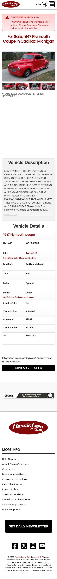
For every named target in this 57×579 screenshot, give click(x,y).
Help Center (9, 459)
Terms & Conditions (13, 494)
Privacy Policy (10, 489)
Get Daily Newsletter (29, 526)
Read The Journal (12, 484)
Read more (10, 214)
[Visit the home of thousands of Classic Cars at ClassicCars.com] (12, 4)
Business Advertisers (14, 474)
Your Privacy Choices (14, 504)
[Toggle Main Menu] (52, 4)
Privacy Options (11, 509)
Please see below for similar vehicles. (30, 27)
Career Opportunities (14, 479)
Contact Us (8, 469)
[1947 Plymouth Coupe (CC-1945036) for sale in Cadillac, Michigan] (28, 66)
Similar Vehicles (28, 367)
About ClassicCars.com (15, 464)
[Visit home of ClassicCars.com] (28, 432)
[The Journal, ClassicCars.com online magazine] (28, 395)
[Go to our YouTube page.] (42, 545)
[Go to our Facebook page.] (15, 545)
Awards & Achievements (16, 499)
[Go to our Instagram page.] (33, 545)
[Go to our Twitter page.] (24, 545)
